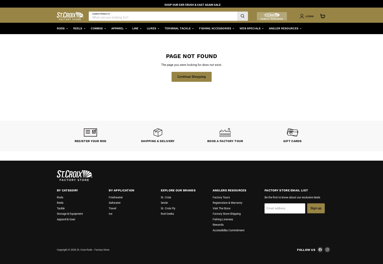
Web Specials (250, 28)
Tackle (61, 208)
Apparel (118, 28)
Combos (97, 28)
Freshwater (116, 197)
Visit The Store (221, 208)
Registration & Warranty (227, 202)
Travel (112, 208)
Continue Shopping (191, 77)
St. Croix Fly (168, 208)
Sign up (316, 208)
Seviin (164, 202)
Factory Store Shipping (227, 213)
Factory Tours (221, 197)
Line (135, 28)
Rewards (218, 224)
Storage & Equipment (70, 213)
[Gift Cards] (292, 136)
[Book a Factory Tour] (225, 136)
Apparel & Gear (66, 219)
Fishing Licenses (223, 219)
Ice (110, 213)
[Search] (242, 16)
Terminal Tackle (178, 28)
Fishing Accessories (215, 28)
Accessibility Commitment (229, 230)
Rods (61, 28)
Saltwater (115, 202)
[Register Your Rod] (90, 136)
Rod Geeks (167, 213)
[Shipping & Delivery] (158, 136)
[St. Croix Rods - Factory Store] (75, 180)
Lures (152, 28)
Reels (78, 28)
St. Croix (166, 197)
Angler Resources (284, 28)
